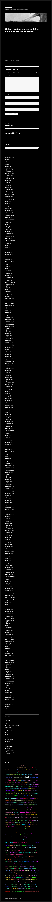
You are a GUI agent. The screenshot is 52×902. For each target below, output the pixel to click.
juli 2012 (8, 454)
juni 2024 (8, 203)
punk (11, 835)
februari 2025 (9, 189)
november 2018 (10, 321)
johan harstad (27, 806)
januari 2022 (9, 254)
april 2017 (8, 354)
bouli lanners (35, 777)
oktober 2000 (9, 701)
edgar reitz (20, 790)
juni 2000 (8, 708)
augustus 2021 (10, 263)
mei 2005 (8, 604)
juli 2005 (8, 600)
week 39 (23, 880)
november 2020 (10, 279)
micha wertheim (25, 822)
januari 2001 (9, 695)
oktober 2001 (9, 680)
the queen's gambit (14, 857)
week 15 (27, 871)
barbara (30, 772)
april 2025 (8, 185)
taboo (24, 845)
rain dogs (17, 835)
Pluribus (7, 835)
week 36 (7, 880)
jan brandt (25, 804)
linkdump (17, 817)
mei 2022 (8, 247)
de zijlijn (8, 727)
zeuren (13, 891)
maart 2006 (9, 586)
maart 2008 (9, 544)
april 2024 (8, 206)
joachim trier (21, 806)
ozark (35, 831)
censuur (22, 780)
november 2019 (10, 300)
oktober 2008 (9, 532)
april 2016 (8, 375)
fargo (10, 793)
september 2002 (10, 660)
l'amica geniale (24, 812)
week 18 (9, 873)
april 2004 (8, 627)
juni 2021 (8, 266)
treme (19, 861)
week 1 (26, 866)
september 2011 (10, 470)
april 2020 (8, 291)
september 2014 (10, 409)
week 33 (23, 877)
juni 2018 (8, 330)
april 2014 (8, 417)
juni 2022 (8, 245)
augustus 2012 (10, 453)
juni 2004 (8, 623)
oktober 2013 (9, 428)
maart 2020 (9, 293)
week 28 (29, 875)
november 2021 (10, 257)
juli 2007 (8, 558)
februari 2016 (9, 379)
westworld (27, 886)
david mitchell (27, 786)
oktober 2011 (9, 468)
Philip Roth (29, 833)
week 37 (13, 880)
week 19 (14, 873)
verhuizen (30, 864)
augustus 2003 (10, 641)
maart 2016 (9, 377)
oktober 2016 (9, 365)
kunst (12, 812)
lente (21, 814)
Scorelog (8, 744)
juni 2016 (8, 372)
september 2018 (10, 324)
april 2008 (8, 542)
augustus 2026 (10, 157)
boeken (31, 777)
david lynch (20, 786)
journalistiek (12, 807)
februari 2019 (9, 315)
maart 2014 (9, 419)
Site (6, 107)
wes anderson (22, 886)
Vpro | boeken (10, 750)
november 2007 (10, 551)
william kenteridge (21, 888)
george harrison (10, 795)
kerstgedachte (34, 807)
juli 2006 (8, 579)
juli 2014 (8, 412)
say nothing (23, 837)
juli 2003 (8, 643)
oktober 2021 (9, 259)
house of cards (28, 800)
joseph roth (7, 807)
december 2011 (10, 465)
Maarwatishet (9, 736)
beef (10, 774)
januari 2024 (9, 212)
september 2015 (10, 388)
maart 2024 (9, 208)
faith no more (34, 790)
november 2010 (10, 488)
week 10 (35, 868)
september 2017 (10, 345)
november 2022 (10, 236)
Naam (7, 94)
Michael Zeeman (18, 822)
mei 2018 (8, 331)
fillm (13, 793)
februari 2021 (9, 273)
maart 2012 (9, 460)
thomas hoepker (30, 859)
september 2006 (10, 576)
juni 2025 (8, 182)
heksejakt (31, 798)
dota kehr (30, 788)
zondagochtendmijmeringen (32, 891)
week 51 (23, 884)
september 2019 (10, 303)
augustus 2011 (9, 472)
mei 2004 (8, 625)
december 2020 (10, 277)
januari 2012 (9, 463)
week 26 (18, 875)
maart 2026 (9, 166)
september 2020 (10, 282)
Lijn (7, 734)
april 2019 (8, 312)
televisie (13, 848)
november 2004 (10, 614)
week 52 (29, 884)
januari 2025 (9, 191)
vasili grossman (22, 864)
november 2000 (10, 699)
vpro (15, 866)
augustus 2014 (10, 410)
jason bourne (31, 804)
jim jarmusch (13, 806)
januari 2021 (9, 275)
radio (14, 835)
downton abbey (9, 790)
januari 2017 (9, 359)
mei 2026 (8, 162)
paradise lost (7, 833)
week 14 (22, 871)
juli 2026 (8, 159)
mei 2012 (8, 456)
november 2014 (10, 405)
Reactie (7, 75)
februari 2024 (9, 210)
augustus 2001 (10, 683)
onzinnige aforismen (18, 831)
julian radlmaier (18, 807)
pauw (25, 833)
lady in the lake (33, 812)
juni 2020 (8, 287)
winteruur (28, 888)
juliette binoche (25, 807)
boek (27, 777)
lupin (30, 817)
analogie (35, 767)
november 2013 (10, 426)
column (7, 784)
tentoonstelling (20, 847)
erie (30, 790)
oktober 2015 (9, 386)
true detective (24, 861)
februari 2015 (9, 400)
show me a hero (35, 840)
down (34, 788)
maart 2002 (9, 671)
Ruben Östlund (11, 837)
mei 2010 (8, 498)
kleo (17, 809)
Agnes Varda (21, 765)
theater (27, 847)
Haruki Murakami (10, 798)
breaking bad (10, 780)
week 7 (21, 868)
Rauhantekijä (24, 835)
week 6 (16, 868)
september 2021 (10, 261)
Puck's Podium (10, 741)
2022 (12, 765)
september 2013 (10, 430)
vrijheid (17, 866)
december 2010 (10, 486)
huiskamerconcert (9, 802)
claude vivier (17, 782)
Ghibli (15, 795)
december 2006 (10, 571)
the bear (32, 848)
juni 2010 (8, 497)
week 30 (7, 877)
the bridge (18, 850)
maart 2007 (9, 565)
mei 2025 (8, 184)
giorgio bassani (20, 795)
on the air (12, 831)
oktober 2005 (9, 595)
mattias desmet (30, 820)
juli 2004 (8, 622)
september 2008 (10, 534)
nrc (28, 829)
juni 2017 (8, 351)
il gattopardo (27, 802)
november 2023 (10, 215)
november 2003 (10, 636)
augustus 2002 (10, 662)
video (34, 864)
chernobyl (32, 780)
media (6, 822)
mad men (15, 820)
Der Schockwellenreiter (12, 729)
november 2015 (10, 384)
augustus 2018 (10, 326)
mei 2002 (8, 667)
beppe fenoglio (18, 774)
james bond (16, 804)
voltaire (6, 866)
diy (17, 788)
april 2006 (9, 585)
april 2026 (9, 164)
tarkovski (28, 845)
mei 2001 (8, 688)
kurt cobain (16, 812)
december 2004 (10, 613)
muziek (27, 826)
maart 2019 (9, 314)
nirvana (14, 829)
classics (12, 782)
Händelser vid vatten (18, 802)
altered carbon (21, 768)
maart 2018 (9, 335)
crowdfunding (29, 784)
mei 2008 (8, 541)
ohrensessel (31, 829)
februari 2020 (9, 294)
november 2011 (10, 467)
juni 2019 (8, 308)
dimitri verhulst (13, 788)
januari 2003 (9, 653)
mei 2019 (8, 310)
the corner (24, 850)
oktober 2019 (9, 301)
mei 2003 (8, 646)
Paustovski (21, 833)
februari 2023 (9, 231)
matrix (25, 820)
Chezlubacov (9, 723)
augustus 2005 (10, 599)
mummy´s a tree (20, 826)
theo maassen (25, 854)
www (32, 888)
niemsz (8, 8)
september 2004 (10, 618)
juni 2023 (8, 224)
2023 (15, 765)
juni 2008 (8, 539)
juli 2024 (8, 201)
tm (8, 861)
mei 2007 (8, 562)
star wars (33, 842)
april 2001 (8, 690)
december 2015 (10, 382)
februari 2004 (9, 630)
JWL (7, 732)
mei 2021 (8, 268)
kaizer (30, 807)
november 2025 (10, 173)
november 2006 (10, 572)
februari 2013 (9, 442)
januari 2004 (9, 632)
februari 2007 (9, 567)
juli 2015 (8, 391)
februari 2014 (9, 421)
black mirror (8, 777)
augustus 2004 (10, 620)
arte (36, 769)
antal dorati (17, 769)
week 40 (29, 880)
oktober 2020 (9, 280)
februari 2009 (9, 525)
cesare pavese (27, 780)
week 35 (34, 877)
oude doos (31, 831)
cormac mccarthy (21, 784)
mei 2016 (8, 374)
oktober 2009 (9, 511)
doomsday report (24, 788)
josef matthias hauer (34, 806)
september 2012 (10, 451)
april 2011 (8, 479)
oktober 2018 (9, 323)
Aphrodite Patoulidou (24, 769)
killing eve (8, 810)
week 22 (30, 873)
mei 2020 (8, 289)
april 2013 (8, 439)
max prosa (35, 820)
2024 (17, 765)
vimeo (37, 864)
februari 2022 (9, 252)
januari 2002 (9, 674)
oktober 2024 (9, 196)
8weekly (8, 720)
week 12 (12, 871)
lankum (6, 814)
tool (10, 861)
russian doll (17, 837)
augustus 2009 (10, 514)
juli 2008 (8, 537)
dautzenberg (7, 786)
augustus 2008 (10, 535)
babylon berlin (23, 772)
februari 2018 (9, 337)
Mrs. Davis (11, 826)
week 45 (23, 882)
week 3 (35, 866)
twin (34, 861)
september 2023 (10, 219)
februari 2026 (9, 168)
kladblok (13, 809)
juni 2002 (8, 665)
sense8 (17, 840)
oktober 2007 (9, 553)
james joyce (20, 804)
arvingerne (8, 772)
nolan (17, 829)
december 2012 (10, 446)
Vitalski (8, 748)
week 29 (34, 875)
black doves (36, 774)
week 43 (13, 882)
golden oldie (25, 795)
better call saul (27, 774)
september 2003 (10, 639)
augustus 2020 (10, 284)
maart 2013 (9, 440)
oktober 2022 (9, 238)
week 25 (12, 875)
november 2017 (10, 342)
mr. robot (27, 824)
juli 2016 (8, 370)
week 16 (33, 871)
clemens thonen (23, 782)
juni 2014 (8, 414)
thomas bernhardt (23, 859)
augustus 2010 (10, 493)
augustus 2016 (10, 368)
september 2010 (10, 491)
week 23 (35, 873)
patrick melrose (15, 833)
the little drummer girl (16, 854)
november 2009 (10, 509)
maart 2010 (9, 502)
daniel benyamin (35, 784)
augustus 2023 (10, 220)
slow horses (9, 843)
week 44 (18, 882)
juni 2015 (8, 393)
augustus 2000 (10, 704)
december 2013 (10, 425)
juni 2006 (8, 581)
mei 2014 (8, 416)
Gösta (30, 795)
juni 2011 (8, 476)
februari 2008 (9, 546)
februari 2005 (9, 609)
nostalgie (25, 829)
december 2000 (10, 697)
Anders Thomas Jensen (10, 769)
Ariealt (8, 722)
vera (27, 864)
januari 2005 (9, 611)
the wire (31, 857)
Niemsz (6, 60)
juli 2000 (8, 706)
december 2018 (10, 319)
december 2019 (10, 298)
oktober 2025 (9, 175)
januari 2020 (9, 296)
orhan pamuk (26, 831)
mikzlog (8, 737)
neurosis (32, 826)
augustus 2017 (10, 347)
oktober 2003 (9, 637)
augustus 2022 (10, 242)
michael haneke (11, 822)
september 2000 (10, 702)
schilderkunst (30, 837)
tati (32, 845)
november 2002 (10, 657)
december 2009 (10, 507)
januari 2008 (9, 548)
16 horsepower (8, 765)
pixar (32, 833)
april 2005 (8, 606)
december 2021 (10, 256)
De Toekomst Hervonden (12, 725)
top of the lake (14, 861)
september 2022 (10, 240)
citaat (9, 782)
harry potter (33, 795)
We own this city (14, 886)
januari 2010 (9, 505)
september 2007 (10, 555)
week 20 (19, 873)
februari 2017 (9, 358)
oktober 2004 (9, 616)
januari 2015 (9, 402)
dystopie (16, 790)
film (16, 793)
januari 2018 (9, 338)
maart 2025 (9, 187)
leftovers (17, 814)
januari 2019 (9, 317)
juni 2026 (8, 161)
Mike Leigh (14, 824)
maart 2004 (9, 629)
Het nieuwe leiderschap (19, 800)
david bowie (13, 786)
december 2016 (10, 361)
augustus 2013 (10, 432)
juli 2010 (8, 495)
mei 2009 (8, 520)
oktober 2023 (9, 217)
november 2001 (10, 678)
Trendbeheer (9, 746)
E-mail (7, 101)
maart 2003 (9, 650)
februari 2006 (9, 588)
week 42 (7, 882)
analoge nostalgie (30, 767)
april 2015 (8, 396)
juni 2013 (8, 435)
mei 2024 (8, 205)
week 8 (26, 868)
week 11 (7, 871)
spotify (29, 842)
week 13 (17, 871)
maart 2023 (9, 229)
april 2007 (8, 563)
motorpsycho (19, 824)
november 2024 (10, 194)
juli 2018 (8, 328)
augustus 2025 (10, 178)
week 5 (12, 868)
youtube (17, 60)
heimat (25, 798)
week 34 (28, 877)
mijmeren (32, 822)
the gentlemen (13, 852)
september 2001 (10, 681)
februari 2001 (9, 694)
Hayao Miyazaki (19, 798)
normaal (20, 829)
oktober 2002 (9, 658)
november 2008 (10, 530)
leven (6, 817)
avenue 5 (15, 772)
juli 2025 (8, 180)
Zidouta (8, 753)
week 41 (34, 880)
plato (35, 833)
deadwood (33, 786)
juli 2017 (8, 349)
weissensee (7, 886)
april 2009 (9, 521)
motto (23, 824)
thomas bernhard (15, 859)
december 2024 (10, 192)
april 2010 (8, 500)
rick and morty (31, 835)
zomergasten (20, 891)
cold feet (34, 782)
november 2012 (10, 447)
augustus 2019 (10, 305)
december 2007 (10, 549)
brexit (16, 780)
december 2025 (10, 171)
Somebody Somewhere (20, 842)
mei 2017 (8, 352)
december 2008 (10, 528)
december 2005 (10, 592)
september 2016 (10, 366)
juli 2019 (8, 307)
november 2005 (10, 593)
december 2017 (10, 340)
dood (19, 788)
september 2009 (10, 512)
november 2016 (10, 363)
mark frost (21, 820)
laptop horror (11, 814)
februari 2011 (9, 483)
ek (23, 790)
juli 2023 (8, 222)
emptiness (27, 790)
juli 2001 (8, 685)
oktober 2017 (9, 344)
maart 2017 (9, 356)
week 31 (12, 877)
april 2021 (8, 270)
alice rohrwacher (13, 767)
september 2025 (10, 177)
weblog (22, 866)
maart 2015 (9, 398)
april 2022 (8, 249)
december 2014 (10, 403)
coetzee (31, 782)
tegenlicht (7, 847)
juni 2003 (8, 644)
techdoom (35, 845)
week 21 (25, 873)
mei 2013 (8, 437)
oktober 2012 (9, 449)
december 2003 (10, 634)
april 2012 (8, 458)
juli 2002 (8, 664)
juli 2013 (8, 433)
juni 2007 (8, 560)
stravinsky (11, 845)
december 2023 (10, 213)
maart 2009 (9, 523)
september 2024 (10, 198)
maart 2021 (9, 272)
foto (21, 793)
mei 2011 (8, 477)
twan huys (30, 861)
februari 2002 (9, 673)
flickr (19, 793)
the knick (33, 852)
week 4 (7, 868)
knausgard (21, 810)
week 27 (23, 875)
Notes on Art (9, 739)
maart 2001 (9, 692)
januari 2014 (9, 423)
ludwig (27, 817)
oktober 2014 (9, 407)
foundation (26, 793)
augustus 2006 (10, 578)
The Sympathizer (23, 857)
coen (28, 782)
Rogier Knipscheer (11, 743)
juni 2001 (8, 687)
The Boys (12, 850)
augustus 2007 (10, 556)
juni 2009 (8, 518)
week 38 (18, 880)
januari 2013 (9, 444)
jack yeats (11, 804)
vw (20, 866)
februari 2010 (9, 504)
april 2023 (8, 228)
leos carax (25, 814)
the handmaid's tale (24, 852)
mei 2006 (8, 583)
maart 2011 (9, 481)
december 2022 (10, 235)
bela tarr (13, 774)
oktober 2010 (9, 490)
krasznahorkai (27, 809)
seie (34, 837)
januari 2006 (9, 590)
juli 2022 (8, 243)
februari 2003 (9, 651)
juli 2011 (8, 474)
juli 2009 (8, 516)
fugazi (32, 793)
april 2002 (8, 669)
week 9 (30, 868)
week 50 (18, 884)
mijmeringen (8, 824)
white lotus (14, 888)
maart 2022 (9, 250)
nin (11, 829)
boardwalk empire (18, 777)
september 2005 (10, 597)
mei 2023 (8, 226)
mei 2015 (8, 395)
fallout (7, 793)
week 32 (18, 877)
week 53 (34, 884)
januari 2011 (9, 484)
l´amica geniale (35, 817)
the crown (31, 850)
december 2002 (10, 655)
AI (24, 765)
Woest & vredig (10, 751)
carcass (19, 780)
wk (30, 888)
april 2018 (8, 333)
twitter (11, 864)
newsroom (8, 829)
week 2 (31, 866)
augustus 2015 (10, 389)
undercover (16, 864)
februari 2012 (9, 461)
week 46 (29, 882)
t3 (22, 845)
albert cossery (28, 765)
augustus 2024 (10, 199)
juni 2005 (8, 602)
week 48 (7, 884)
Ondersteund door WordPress (15, 898)
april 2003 (8, 648)
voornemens (11, 866)
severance (27, 840)
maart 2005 (9, 607)
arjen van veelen (32, 769)
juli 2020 (8, 286)
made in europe (8, 820)
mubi (15, 826)
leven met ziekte (11, 817)
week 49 (13, 884)
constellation (12, 784)
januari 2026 (9, 169)
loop (23, 817)
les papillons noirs (32, 814)
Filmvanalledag (10, 730)
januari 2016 (9, 381)
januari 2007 (9, 569)
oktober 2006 (9, 574)
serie (21, 839)
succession (17, 845)
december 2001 (10, 676)
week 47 (34, 882)
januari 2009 (9, 527)
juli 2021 (8, 264)
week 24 (7, 875)
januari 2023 (9, 233)
